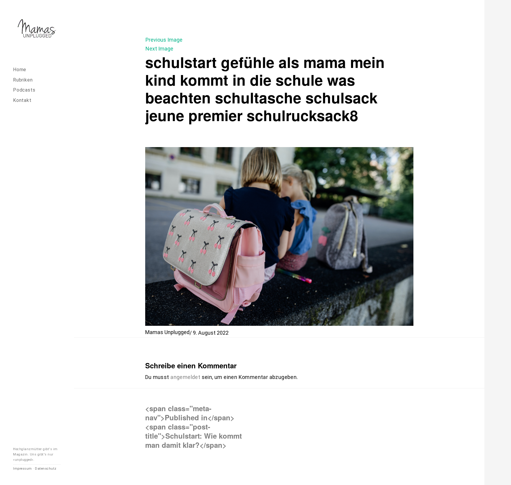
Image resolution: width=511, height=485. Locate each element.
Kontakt (22, 100)
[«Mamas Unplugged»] (37, 29)
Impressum (22, 469)
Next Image (159, 48)
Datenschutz (45, 469)
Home (19, 69)
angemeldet (185, 377)
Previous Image (163, 40)
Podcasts (24, 90)
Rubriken (23, 80)
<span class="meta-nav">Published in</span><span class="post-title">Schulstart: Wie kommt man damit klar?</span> (193, 426)
